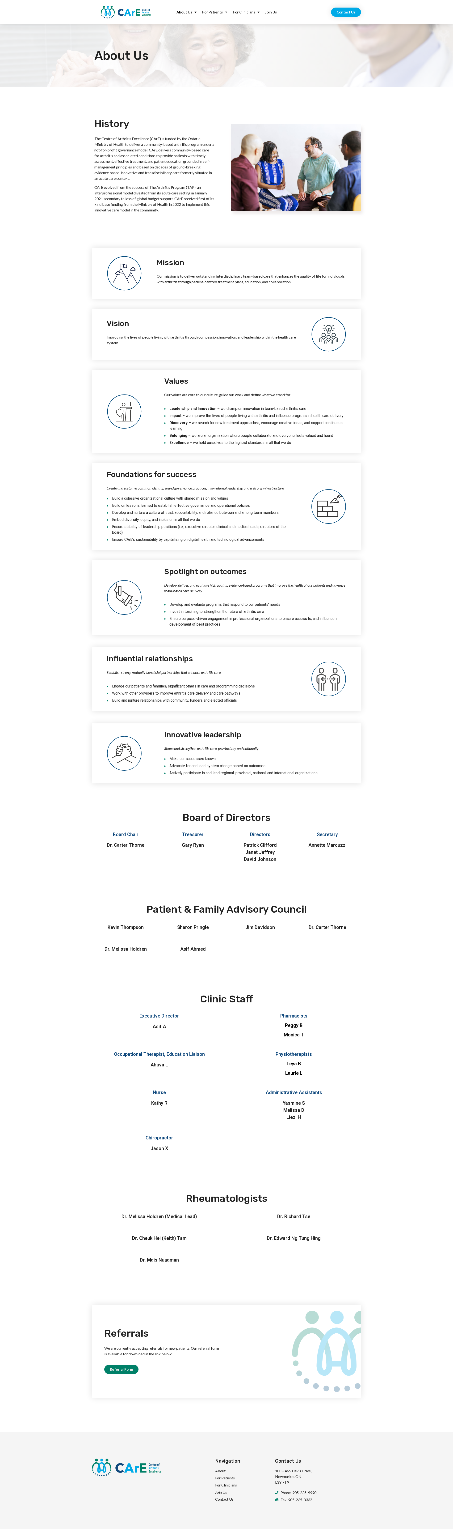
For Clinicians (244, 12)
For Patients (212, 12)
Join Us (271, 12)
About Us (184, 12)
